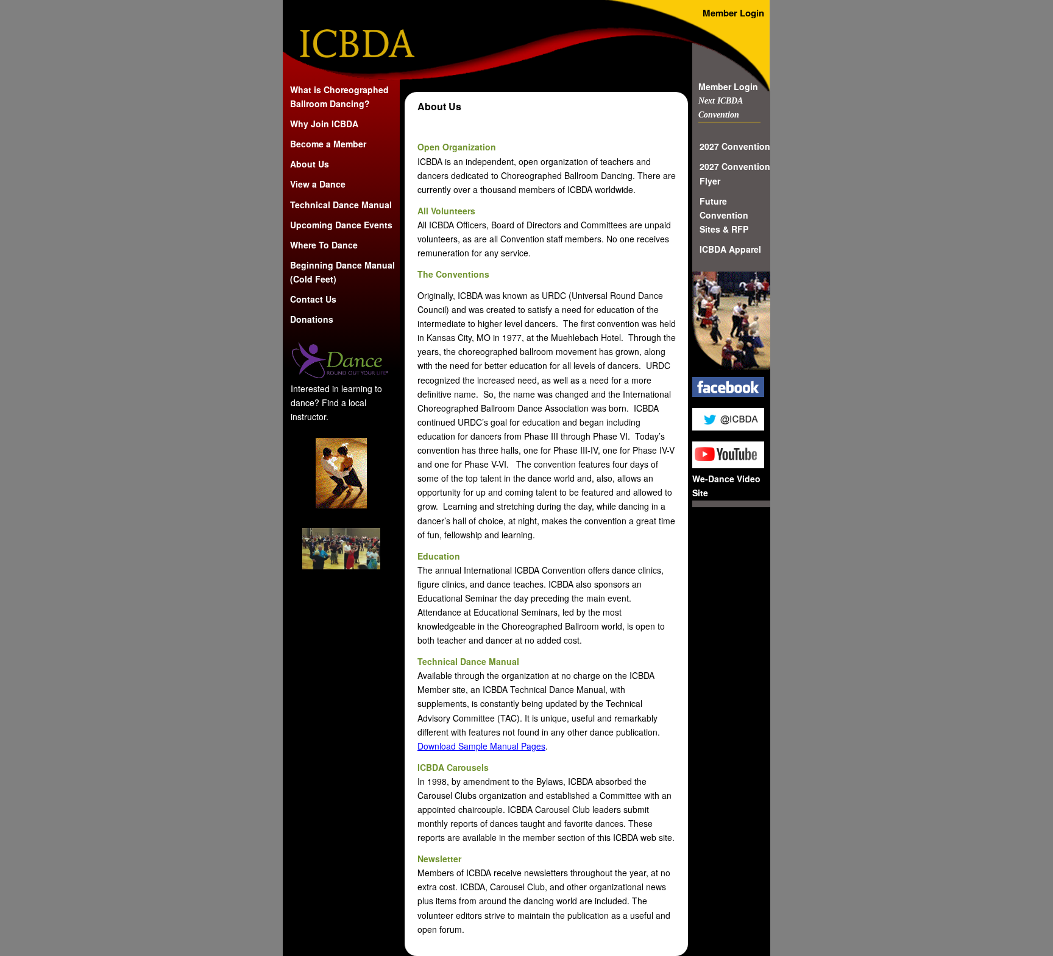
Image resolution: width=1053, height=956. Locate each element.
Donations (311, 319)
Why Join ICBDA (324, 124)
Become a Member (328, 144)
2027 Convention (735, 146)
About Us (309, 164)
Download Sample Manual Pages (481, 746)
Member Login (728, 86)
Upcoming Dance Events (341, 225)
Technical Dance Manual (341, 205)
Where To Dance (324, 245)
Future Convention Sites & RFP (724, 215)
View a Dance (318, 184)
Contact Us (313, 299)
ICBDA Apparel (730, 249)
